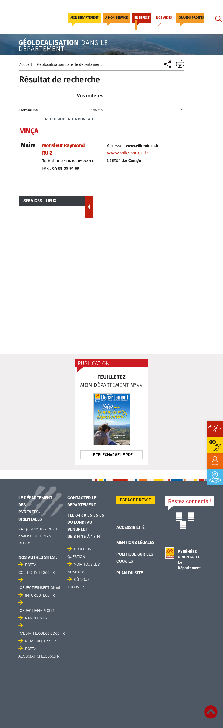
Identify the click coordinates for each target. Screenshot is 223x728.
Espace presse (135, 500)
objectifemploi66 (37, 610)
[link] (215, 461)
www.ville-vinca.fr (127, 153)
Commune (28, 110)
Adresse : (116, 145)
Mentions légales (135, 542)
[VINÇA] (167, 63)
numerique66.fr (40, 641)
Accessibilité (130, 527)
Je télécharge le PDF (112, 455)
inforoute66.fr (40, 595)
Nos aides (164, 18)
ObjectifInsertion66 (40, 588)
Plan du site (129, 573)
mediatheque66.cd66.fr (42, 633)
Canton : (115, 160)
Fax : (46, 168)
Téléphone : (53, 160)
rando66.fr (36, 618)
